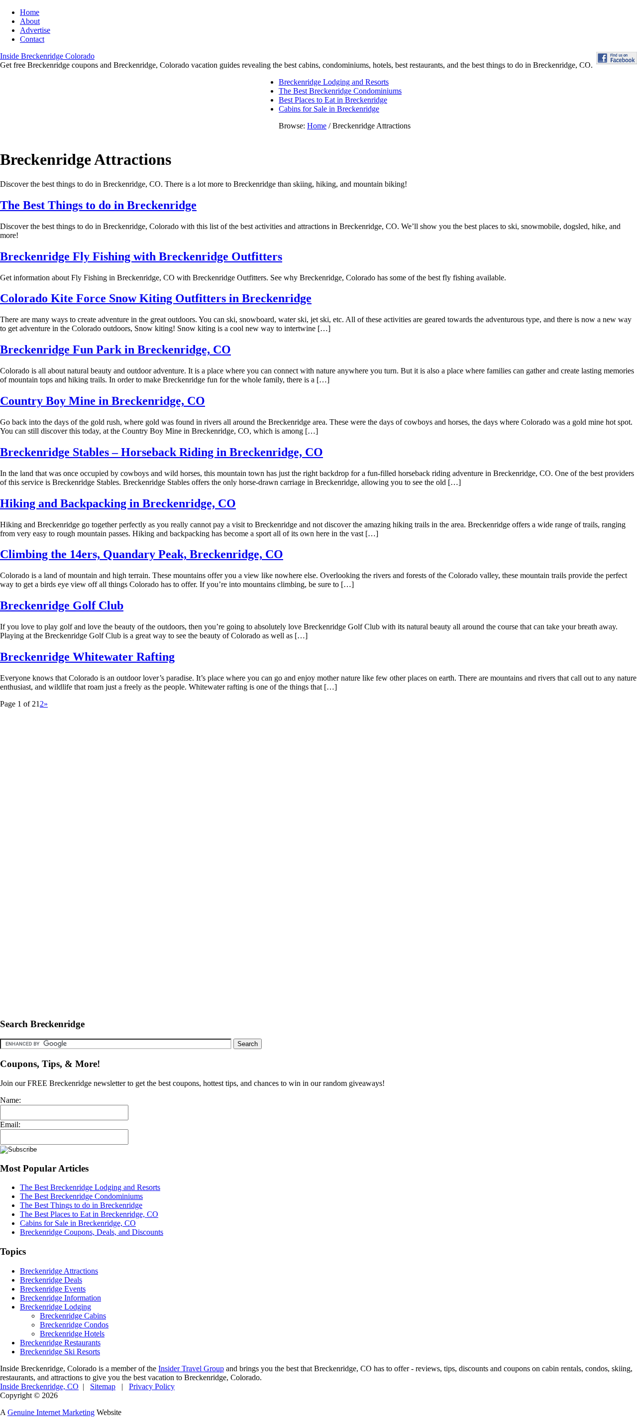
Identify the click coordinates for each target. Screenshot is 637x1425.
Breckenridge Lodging (55, 1307)
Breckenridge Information (60, 1298)
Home (29, 12)
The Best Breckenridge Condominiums (340, 91)
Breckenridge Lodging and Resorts (334, 82)
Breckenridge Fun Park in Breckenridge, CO (115, 349)
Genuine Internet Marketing (51, 1412)
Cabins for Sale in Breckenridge (329, 109)
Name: (10, 1100)
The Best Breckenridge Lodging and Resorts (90, 1187)
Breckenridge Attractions (59, 1271)
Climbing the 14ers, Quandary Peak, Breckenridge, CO (141, 554)
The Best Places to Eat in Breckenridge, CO (89, 1214)
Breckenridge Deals (51, 1280)
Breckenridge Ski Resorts (60, 1351)
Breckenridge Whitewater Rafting (87, 656)
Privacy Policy (152, 1386)
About (30, 21)
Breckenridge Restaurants (60, 1342)
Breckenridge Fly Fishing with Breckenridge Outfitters (141, 256)
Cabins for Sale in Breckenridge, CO (78, 1223)
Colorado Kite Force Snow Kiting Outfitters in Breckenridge (156, 298)
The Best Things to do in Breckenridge (98, 205)
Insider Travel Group (191, 1368)
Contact (32, 39)
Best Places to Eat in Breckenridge (333, 100)
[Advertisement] (65, 858)
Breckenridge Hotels (72, 1333)
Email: (10, 1124)
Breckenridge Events (53, 1289)
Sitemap (102, 1386)
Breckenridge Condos (74, 1324)
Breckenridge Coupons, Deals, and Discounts (91, 1232)
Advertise (35, 30)
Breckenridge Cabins (73, 1315)
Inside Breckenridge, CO (39, 1386)
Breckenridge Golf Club (61, 605)
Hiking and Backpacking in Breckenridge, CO (118, 503)
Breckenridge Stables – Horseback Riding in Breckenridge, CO (161, 452)
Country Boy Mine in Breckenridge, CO (102, 400)
